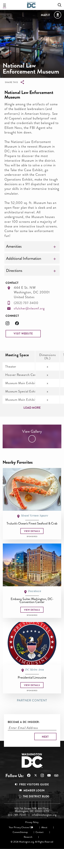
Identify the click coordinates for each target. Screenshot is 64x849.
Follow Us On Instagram (40, 775)
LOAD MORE (32, 408)
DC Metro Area (34, 669)
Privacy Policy (32, 822)
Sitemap (24, 832)
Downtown (34, 591)
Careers (16, 832)
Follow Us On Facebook (27, 775)
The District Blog (36, 796)
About (44, 827)
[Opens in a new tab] (10, 324)
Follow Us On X (34, 775)
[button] (23, 333)
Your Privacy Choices (19, 827)
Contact (39, 832)
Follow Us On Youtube (47, 775)
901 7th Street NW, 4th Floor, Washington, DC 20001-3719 (32, 810)
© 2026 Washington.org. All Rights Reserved (32, 841)
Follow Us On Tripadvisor (55, 775)
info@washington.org (44, 815)
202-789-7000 (17, 815)
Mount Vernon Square (34, 515)
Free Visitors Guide (34, 784)
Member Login (34, 790)
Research (28, 837)
